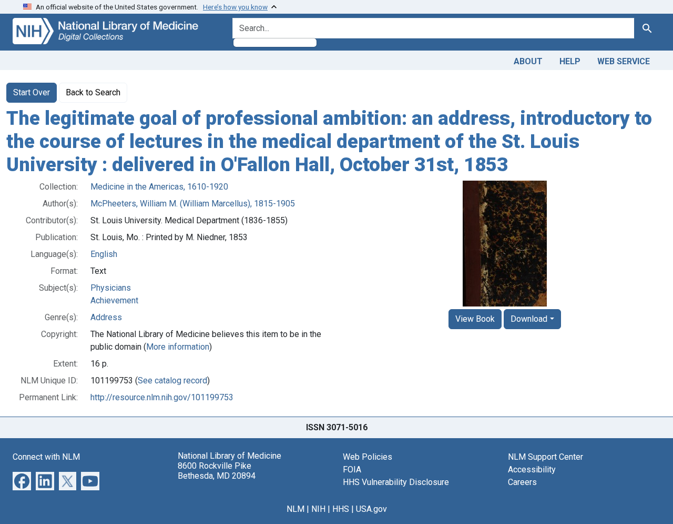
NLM (295, 509)
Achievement (114, 300)
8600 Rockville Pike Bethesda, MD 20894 (217, 471)
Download (529, 319)
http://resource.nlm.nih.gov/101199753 (161, 397)
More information (177, 347)
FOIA (352, 469)
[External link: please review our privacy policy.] (22, 481)
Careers (522, 482)
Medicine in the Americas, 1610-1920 (159, 187)
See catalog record (172, 380)
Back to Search (93, 92)
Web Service (623, 61)
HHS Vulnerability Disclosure (396, 482)
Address (106, 317)
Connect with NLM (46, 457)
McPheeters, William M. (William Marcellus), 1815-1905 (192, 204)
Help (569, 61)
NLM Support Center (545, 457)
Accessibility (532, 469)
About (528, 61)
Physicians (110, 288)
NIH (318, 509)
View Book (475, 319)
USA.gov (371, 509)
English (103, 254)
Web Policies (367, 457)
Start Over (31, 92)
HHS (340, 509)
